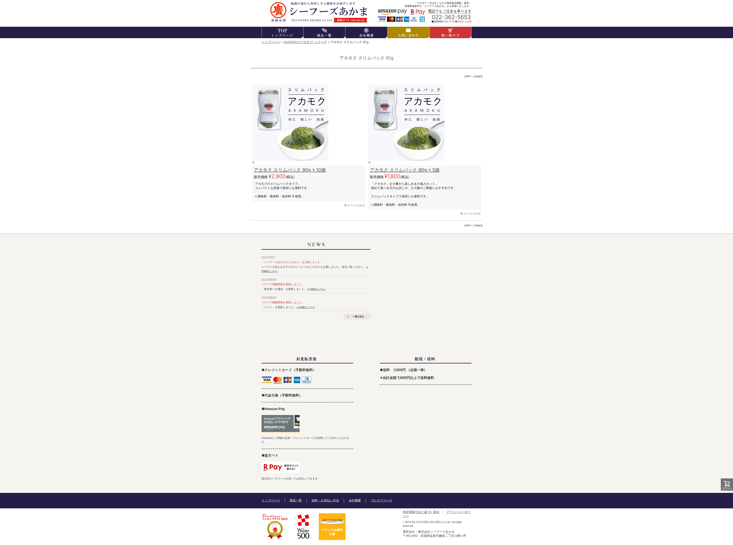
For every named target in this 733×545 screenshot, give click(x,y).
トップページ (271, 42)
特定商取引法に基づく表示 (421, 512)
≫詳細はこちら (316, 289)
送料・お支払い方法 (325, 500)
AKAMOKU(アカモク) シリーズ (305, 42)
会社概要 (355, 500)
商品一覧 (296, 500)
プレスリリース (381, 500)
